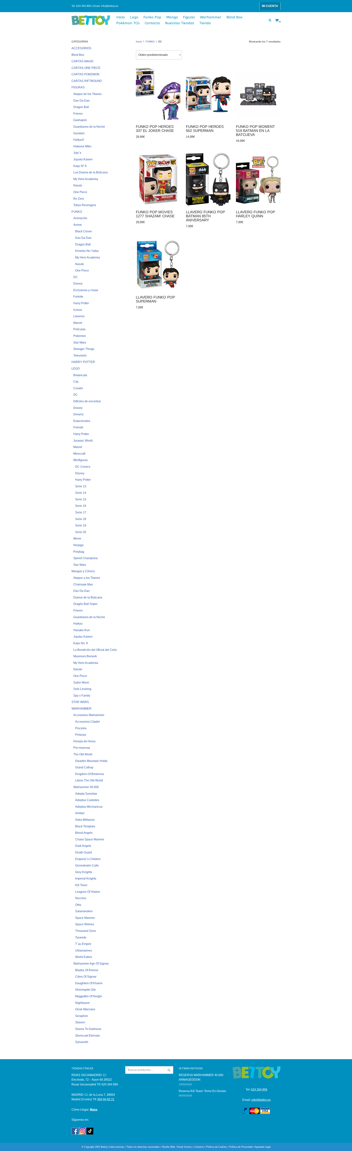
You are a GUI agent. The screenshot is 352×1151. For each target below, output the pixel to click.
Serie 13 (80, 486)
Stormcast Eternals (87, 1035)
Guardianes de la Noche (89, 126)
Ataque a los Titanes (86, 577)
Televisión (80, 355)
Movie (77, 538)
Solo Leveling (82, 688)
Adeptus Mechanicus (88, 806)
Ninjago (78, 545)
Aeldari (80, 813)
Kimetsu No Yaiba (87, 250)
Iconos (77, 309)
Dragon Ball (81, 107)
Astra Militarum (85, 819)
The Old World (82, 754)
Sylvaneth (81, 1042)
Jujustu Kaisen (83, 159)
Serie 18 (80, 519)
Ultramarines (83, 950)
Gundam (79, 133)
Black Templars (85, 826)
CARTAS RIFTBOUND (87, 80)
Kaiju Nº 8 (80, 166)
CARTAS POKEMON (85, 74)
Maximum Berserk (85, 656)
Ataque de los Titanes (87, 94)
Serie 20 (80, 532)
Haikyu (77, 623)
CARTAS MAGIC (83, 61)
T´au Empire (83, 943)
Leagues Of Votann (87, 891)
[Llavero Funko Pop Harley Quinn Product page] (258, 179)
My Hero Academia (85, 179)
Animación (80, 218)
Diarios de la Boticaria (87, 597)
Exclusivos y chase (85, 290)
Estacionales (81, 420)
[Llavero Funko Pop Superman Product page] (158, 264)
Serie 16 (80, 505)
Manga (172, 17)
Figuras (189, 17)
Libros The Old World (89, 780)
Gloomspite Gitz (85, 989)
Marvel (77, 322)
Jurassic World (83, 440)
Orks (78, 904)
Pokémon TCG (128, 23)
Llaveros (79, 316)
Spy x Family (81, 695)
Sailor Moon (81, 682)
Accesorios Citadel (87, 721)
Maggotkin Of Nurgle (88, 996)
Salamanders (84, 911)
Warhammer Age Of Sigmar (91, 963)
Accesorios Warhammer (88, 715)
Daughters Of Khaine (88, 983)
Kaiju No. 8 (80, 643)
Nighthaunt (82, 1002)
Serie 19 (80, 525)
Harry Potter (81, 303)
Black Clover (83, 231)
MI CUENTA (270, 6)
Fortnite (78, 296)
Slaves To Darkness (88, 1028)
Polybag (78, 551)
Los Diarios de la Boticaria (90, 172)
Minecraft (79, 453)
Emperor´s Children (88, 859)
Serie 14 (80, 492)
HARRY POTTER (83, 362)
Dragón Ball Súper (85, 603)
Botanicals (80, 375)
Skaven (80, 1022)
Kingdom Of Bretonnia (89, 774)
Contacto (152, 23)
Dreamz (78, 414)
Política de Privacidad (240, 1146)
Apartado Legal (263, 1146)
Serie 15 (80, 499)
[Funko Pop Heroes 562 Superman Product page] (208, 94)
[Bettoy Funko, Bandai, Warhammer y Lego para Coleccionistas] (91, 20)
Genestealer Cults (87, 865)
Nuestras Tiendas (179, 23)
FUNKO (77, 211)
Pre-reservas (81, 747)
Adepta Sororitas (86, 793)
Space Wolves (84, 924)
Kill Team (81, 885)
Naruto (77, 185)
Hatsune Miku (82, 146)
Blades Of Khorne (86, 970)
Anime (77, 224)
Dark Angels (83, 845)
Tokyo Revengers (84, 205)
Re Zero (78, 198)
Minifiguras (80, 460)
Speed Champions (85, 558)
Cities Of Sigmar (85, 976)
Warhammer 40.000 (86, 787)
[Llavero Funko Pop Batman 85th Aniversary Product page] (208, 179)
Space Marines (85, 917)
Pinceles (81, 728)
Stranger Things (83, 348)
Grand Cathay (84, 767)
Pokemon (79, 335)
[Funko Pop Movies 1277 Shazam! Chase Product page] (158, 179)
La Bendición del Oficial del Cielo (95, 649)
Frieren (78, 113)
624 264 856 (259, 1089)
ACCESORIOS (81, 48)
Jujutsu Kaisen (83, 636)
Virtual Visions (184, 1146)
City (75, 381)
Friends (78, 427)
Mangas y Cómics (83, 571)
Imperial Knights (85, 878)
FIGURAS (78, 87)
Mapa (93, 1109)
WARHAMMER (81, 708)
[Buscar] (270, 20)
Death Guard (83, 852)
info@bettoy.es (261, 1099)
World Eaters (83, 956)
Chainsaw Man (83, 584)
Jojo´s (77, 152)
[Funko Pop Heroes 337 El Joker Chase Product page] (158, 94)
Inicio (120, 17)
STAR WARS (80, 702)
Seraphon (81, 1015)
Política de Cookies (216, 1146)
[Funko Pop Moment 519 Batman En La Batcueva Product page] (258, 94)
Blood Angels (84, 832)
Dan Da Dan (81, 100)
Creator (78, 388)
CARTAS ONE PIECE (86, 67)
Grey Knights (83, 872)
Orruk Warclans (85, 1009)
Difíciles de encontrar (87, 401)
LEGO (76, 368)
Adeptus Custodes (87, 800)
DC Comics (82, 466)
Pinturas (80, 734)
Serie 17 (80, 512)
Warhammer (210, 17)
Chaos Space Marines (89, 839)
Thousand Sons (85, 930)
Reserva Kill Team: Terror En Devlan (202, 1091)
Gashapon (80, 120)
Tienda (205, 23)
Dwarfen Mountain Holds (91, 760)
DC (75, 277)
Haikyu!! (78, 139)
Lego (134, 17)
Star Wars (79, 342)
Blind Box (234, 17)
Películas (79, 329)
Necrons (80, 898)
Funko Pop (152, 17)
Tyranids (80, 937)
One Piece (80, 192)
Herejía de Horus (84, 741)
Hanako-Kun (81, 630)
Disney (77, 283)
